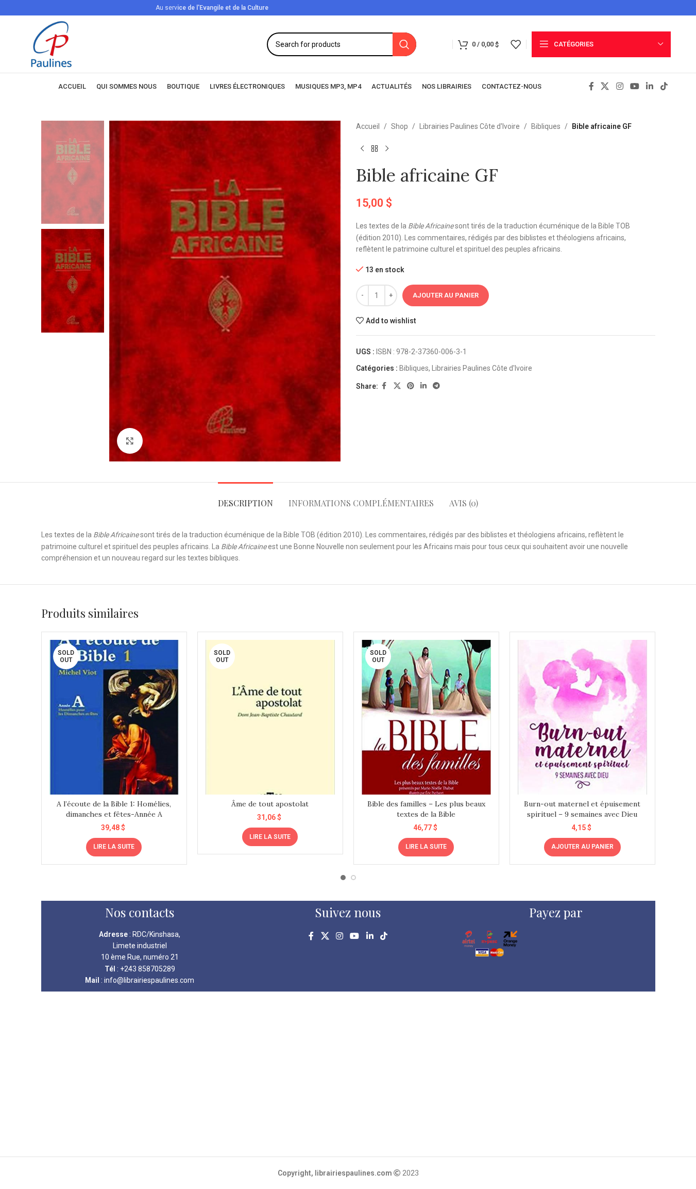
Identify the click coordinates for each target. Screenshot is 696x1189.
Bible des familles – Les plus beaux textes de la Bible (426, 809)
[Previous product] (362, 148)
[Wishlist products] (515, 44)
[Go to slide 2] (353, 877)
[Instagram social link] (619, 86)
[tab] (245, 498)
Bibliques (546, 126)
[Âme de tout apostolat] (270, 717)
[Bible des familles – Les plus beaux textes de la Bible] (426, 717)
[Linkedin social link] (650, 86)
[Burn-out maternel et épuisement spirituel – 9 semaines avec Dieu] (582, 717)
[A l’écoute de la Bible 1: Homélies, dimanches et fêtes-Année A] (114, 717)
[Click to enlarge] (130, 441)
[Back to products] (374, 148)
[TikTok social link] (664, 86)
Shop (399, 126)
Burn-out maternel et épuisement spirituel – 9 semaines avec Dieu (582, 809)
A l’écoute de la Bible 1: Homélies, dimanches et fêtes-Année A (114, 809)
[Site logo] (51, 43)
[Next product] (387, 148)
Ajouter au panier (446, 295)
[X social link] (605, 86)
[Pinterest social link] (410, 386)
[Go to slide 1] (343, 877)
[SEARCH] (404, 44)
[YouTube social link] (634, 86)
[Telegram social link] (436, 386)
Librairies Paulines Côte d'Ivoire (469, 126)
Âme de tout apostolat (270, 803)
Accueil (368, 126)
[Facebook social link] (591, 86)
